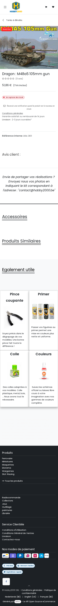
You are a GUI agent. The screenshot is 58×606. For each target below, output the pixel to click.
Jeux (4, 503)
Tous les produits (13, 480)
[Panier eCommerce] (46, 7)
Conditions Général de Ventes (18, 533)
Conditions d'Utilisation (14, 529)
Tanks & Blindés (14, 20)
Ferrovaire (7, 458)
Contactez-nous (11, 539)
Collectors (7, 500)
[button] (29, 585)
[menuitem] (13, 597)
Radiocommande (11, 497)
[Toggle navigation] (5, 7)
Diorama (6, 467)
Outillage (7, 506)
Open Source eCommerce (42, 601)
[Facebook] (6, 581)
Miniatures (7, 461)
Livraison (6, 119)
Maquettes (8, 464)
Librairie (6, 513)
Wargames (8, 471)
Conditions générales (31, 590)
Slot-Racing (8, 474)
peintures (7, 510)
